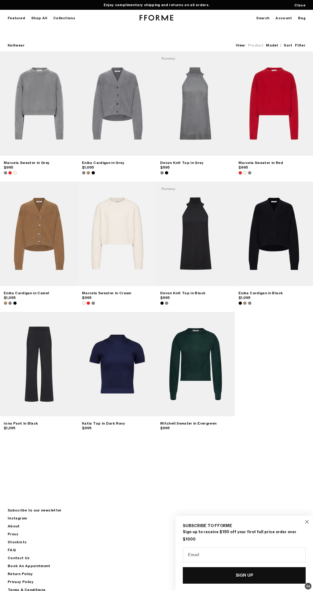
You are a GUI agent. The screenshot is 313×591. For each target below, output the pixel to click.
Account (283, 18)
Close (299, 5)
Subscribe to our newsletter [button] (35, 510)
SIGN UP (244, 575)
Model (272, 45)
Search (262, 18)
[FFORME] (156, 18)
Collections (64, 18)
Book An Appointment (29, 566)
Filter (300, 45)
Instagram (17, 518)
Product (256, 45)
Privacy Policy (21, 582)
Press (13, 534)
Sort (288, 45)
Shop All (39, 18)
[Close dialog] (307, 522)
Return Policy (20, 574)
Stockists (17, 542)
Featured (16, 18)
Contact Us (19, 558)
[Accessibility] (308, 586)
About (14, 526)
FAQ (12, 550)
